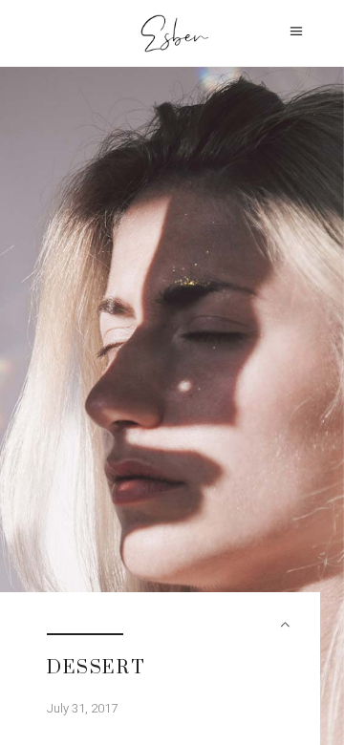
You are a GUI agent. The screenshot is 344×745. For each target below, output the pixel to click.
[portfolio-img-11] (172, 406)
